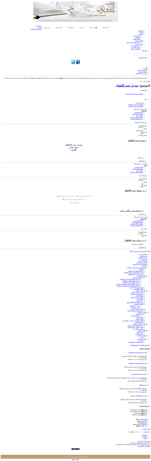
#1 (137, 109)
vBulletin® (139, 443)
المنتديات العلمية (142, 276)
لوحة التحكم (143, 256)
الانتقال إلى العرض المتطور (135, 104)
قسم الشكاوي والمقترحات (135, 342)
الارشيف (140, 340)
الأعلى (131, 251)
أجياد (142, 337)
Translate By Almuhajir (143, 446)
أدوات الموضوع (144, 90)
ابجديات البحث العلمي (137, 292)
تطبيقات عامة (139, 40)
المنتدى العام (139, 314)
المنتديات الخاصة (142, 335)
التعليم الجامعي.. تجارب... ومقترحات (132, 320)
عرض (146, 99)
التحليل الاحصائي (138, 304)
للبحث (73, 150)
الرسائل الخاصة (142, 257)
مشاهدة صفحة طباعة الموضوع (134, 94)
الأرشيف (144, 436)
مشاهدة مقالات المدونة (136, 117)
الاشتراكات (144, 259)
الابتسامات (144, 421)
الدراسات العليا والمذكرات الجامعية (130, 279)
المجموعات (136, 36)
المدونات (144, 50)
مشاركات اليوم (135, 45)
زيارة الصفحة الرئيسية (137, 119)
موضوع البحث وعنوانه (137, 294)
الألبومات (137, 37)
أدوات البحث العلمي (141, 291)
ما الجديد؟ (39, 26)
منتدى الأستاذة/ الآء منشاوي (135, 325)
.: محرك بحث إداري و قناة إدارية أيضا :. (139, 374)
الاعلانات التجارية (142, 330)
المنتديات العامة (142, 70)
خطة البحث (140, 299)
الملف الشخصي (138, 112)
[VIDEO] (144, 424)
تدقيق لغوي (140, 332)
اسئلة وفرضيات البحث (136, 297)
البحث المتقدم (143, 57)
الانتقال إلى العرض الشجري (135, 106)
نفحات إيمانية (139, 317)
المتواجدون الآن (142, 261)
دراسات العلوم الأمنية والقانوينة (131, 281)
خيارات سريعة (139, 44)
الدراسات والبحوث (138, 277)
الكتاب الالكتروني (138, 289)
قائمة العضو (136, 39)
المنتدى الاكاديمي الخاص (140, 324)
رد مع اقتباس (143, 161)
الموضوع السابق (144, 345)
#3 (137, 217)
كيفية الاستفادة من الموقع (135, 271)
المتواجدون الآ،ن (135, 49)
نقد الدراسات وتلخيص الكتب (135, 310)
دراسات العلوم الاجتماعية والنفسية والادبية (128, 284)
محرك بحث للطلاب (143, 385)
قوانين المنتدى (146, 429)
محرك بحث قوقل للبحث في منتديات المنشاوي (138, 352)
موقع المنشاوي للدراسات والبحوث (137, 267)
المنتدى (39, 27)
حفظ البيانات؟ (108, 9)
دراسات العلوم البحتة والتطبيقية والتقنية (128, 286)
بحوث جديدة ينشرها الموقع (135, 274)
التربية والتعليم (139, 322)
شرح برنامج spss (135, 307)
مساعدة (112, 4)
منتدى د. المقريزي (138, 329)
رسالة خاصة (139, 116)
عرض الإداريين (136, 47)
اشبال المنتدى (143, 72)
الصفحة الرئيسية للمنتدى (140, 264)
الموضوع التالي (134, 345)
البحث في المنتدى (141, 262)
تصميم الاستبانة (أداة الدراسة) (134, 302)
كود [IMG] (144, 422)
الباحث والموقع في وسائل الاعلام (133, 272)
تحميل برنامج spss (135, 305)
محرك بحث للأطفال (126, 85)
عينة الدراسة (139, 300)
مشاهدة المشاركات (137, 114)
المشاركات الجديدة (36, 29)
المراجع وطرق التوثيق (137, 309)
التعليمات (140, 31)
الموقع (141, 269)
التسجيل (112, 2)
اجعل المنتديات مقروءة (133, 42)
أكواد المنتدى (143, 419)
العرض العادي (139, 103)
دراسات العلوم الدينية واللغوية (131, 282)
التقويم (141, 32)
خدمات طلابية (139, 334)
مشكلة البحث (139, 296)
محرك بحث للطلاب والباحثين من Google (139, 395)
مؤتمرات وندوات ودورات (136, 287)
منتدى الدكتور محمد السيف (135, 327)
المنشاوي (144, 435)
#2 (137, 164)
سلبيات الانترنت (135, 315)
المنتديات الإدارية (142, 339)
